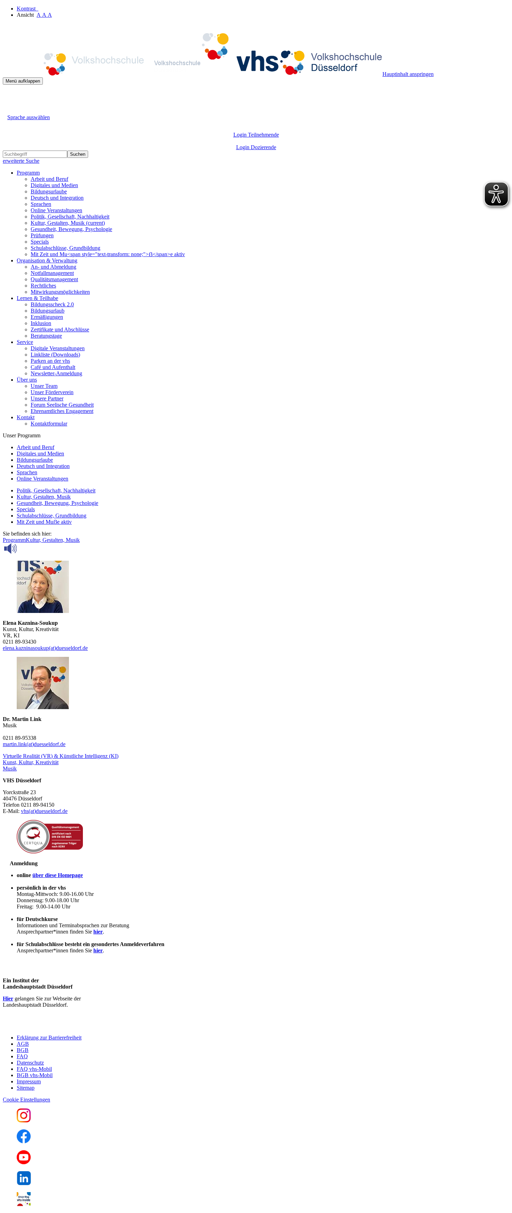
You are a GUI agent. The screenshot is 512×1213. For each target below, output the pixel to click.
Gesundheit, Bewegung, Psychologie (71, 229)
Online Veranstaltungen (56, 210)
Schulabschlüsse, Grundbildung (65, 248)
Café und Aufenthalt (53, 367)
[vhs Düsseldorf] (192, 74)
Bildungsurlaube (49, 191)
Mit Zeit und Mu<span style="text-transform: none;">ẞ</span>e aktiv (108, 254)
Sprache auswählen (28, 117)
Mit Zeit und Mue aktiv (44, 522)
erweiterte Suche (21, 161)
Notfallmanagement (52, 273)
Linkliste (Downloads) (55, 355)
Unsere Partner (47, 398)
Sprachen (41, 204)
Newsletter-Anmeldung (56, 373)
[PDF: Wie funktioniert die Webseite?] (9, 95)
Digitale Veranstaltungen (58, 348)
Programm (14, 540)
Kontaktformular (49, 424)
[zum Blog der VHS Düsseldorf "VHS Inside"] (24, 1204)
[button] (60, 756)
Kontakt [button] (25, 417)
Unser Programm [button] (21, 435)
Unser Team (44, 386)
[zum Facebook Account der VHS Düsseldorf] (24, 1141)
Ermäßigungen (47, 317)
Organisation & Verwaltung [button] (47, 260)
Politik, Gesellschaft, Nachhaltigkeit (70, 217)
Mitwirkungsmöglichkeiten (60, 292)
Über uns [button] (27, 380)
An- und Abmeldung (53, 267)
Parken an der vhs (50, 361)
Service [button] (25, 342)
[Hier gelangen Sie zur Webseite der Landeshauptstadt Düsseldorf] (51, 1026)
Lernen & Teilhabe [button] (37, 298)
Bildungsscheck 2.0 (52, 304)
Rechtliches (43, 286)
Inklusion (41, 323)
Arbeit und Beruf (49, 179)
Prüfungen (42, 235)
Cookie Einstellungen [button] (26, 1100)
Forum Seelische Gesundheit (62, 405)
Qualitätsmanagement (54, 279)
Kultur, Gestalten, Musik (68, 223)
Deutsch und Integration (57, 198)
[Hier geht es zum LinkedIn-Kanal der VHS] (24, 1183)
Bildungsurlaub (47, 311)
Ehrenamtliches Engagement (62, 411)
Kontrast (27, 8)
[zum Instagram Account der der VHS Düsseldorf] (24, 1120)
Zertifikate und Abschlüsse (60, 329)
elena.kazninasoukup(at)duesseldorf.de (45, 648)
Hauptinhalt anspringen (408, 74)
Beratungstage (46, 336)
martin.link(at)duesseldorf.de (34, 744)
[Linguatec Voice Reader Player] (26, 548)
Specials (40, 242)
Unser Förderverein (52, 392)
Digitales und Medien (54, 185)
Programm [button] (28, 173)
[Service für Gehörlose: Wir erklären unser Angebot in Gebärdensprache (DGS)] (9, 109)
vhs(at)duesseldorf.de (44, 811)
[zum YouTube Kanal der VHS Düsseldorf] (24, 1162)
